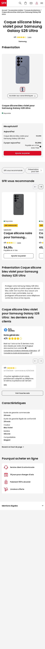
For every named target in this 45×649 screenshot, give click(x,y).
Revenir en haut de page (12, 447)
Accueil (4, 10)
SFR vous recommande (13, 170)
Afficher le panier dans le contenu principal (25, 3)
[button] (26, 348)
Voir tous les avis (22, 393)
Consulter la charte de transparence (16, 353)
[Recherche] (20, 3)
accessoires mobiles (16, 10)
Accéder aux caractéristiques (21, 96)
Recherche (20, 3)
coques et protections (32, 10)
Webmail (31, 3)
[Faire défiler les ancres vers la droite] (41, 170)
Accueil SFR (3, 3)
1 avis (29, 37)
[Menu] (42, 3)
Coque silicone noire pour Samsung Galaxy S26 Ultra (18, 235)
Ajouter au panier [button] (18, 256)
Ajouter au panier (22, 153)
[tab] (22, 89)
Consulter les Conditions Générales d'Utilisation (20, 351)
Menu (42, 3)
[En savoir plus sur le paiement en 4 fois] (40, 146)
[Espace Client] (36, 3)
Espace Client (36, 3)
